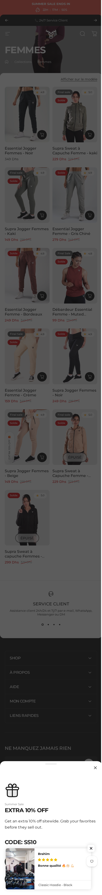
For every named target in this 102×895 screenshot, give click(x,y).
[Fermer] (91, 767)
